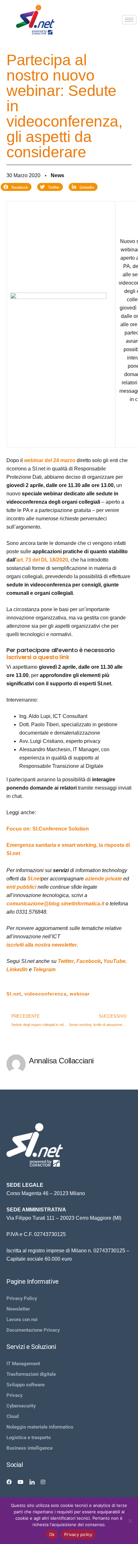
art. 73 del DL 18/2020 (42, 560)
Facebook (88, 961)
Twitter (66, 961)
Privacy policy (78, 1534)
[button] (16, 187)
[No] (130, 1520)
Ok (52, 1534)
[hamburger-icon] (129, 19)
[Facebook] (9, 1481)
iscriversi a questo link (37, 657)
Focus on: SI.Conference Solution (47, 828)
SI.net (34, 878)
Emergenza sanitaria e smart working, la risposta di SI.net (68, 849)
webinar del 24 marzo (49, 460)
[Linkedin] (32, 1481)
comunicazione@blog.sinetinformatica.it (55, 903)
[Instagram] (43, 1481)
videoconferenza (45, 994)
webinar (80, 994)
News (57, 175)
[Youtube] (20, 1481)
